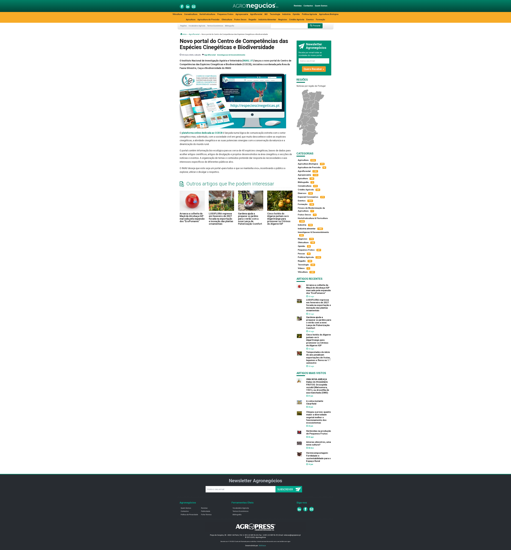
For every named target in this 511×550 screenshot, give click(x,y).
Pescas (301, 253)
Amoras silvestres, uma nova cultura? (318, 443)
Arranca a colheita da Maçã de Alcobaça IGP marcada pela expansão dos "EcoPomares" (192, 217)
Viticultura (177, 14)
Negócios (282, 19)
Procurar (316, 25)
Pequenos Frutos (225, 14)
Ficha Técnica (206, 515)
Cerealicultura (190, 14)
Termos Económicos (215, 26)
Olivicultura (227, 19)
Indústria (286, 14)
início (184, 34)
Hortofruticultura (207, 14)
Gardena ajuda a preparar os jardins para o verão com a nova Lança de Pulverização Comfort (250, 218)
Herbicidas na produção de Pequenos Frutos (318, 432)
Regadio (252, 19)
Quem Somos (321, 6)
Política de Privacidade (189, 515)
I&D (266, 14)
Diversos (302, 193)
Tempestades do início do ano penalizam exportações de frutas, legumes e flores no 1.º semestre (318, 357)
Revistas (298, 6)
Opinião (296, 14)
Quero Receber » (314, 69)
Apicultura (190, 19)
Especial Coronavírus (308, 197)
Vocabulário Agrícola (197, 26)
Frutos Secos (240, 19)
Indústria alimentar (307, 228)
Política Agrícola (309, 14)
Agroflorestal (256, 14)
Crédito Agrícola (296, 19)
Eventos (310, 19)
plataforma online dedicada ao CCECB (202, 133)
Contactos (308, 6)
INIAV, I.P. (248, 60)
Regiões (183, 26)
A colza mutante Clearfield (314, 402)
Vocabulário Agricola (241, 508)
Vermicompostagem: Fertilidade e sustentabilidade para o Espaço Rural (318, 457)
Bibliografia (229, 26)
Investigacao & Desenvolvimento (231, 55)
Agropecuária (242, 14)
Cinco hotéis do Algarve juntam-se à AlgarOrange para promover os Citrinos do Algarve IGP (278, 218)
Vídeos (301, 268)
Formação (320, 19)
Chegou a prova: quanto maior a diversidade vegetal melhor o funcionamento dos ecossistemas (318, 417)
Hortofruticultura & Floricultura (313, 218)
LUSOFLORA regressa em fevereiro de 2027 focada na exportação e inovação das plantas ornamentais (221, 218)
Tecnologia (275, 14)
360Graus (262, 546)
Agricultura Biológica (328, 14)
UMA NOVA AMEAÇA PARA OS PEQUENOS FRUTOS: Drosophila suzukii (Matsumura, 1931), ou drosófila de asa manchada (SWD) (317, 386)
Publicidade (205, 511)
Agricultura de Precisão (208, 19)
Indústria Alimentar (267, 19)
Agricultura (303, 160)
